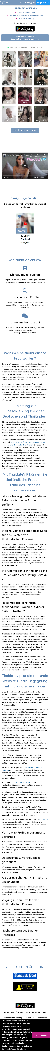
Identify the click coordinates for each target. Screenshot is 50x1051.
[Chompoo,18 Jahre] (25, 113)
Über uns (19, 1012)
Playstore (43, 819)
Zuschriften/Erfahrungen (35, 1012)
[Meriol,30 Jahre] (41, 95)
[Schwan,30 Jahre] (25, 95)
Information (9, 1012)
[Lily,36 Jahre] (41, 58)
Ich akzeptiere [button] (41, 1035)
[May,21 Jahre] (25, 77)
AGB (25, 1018)
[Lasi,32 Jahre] (9, 58)
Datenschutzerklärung (12, 1018)
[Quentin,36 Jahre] (41, 77)
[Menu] (7, 2)
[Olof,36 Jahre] (25, 58)
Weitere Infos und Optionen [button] (14, 1049)
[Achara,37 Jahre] (9, 95)
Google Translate (22, 782)
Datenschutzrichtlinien (37, 1018)
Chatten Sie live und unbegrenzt (25, 37)
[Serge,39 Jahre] (9, 113)
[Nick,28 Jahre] (41, 113)
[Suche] (21, 2)
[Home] (2, 2)
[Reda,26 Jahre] (9, 77)
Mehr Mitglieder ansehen (25, 130)
